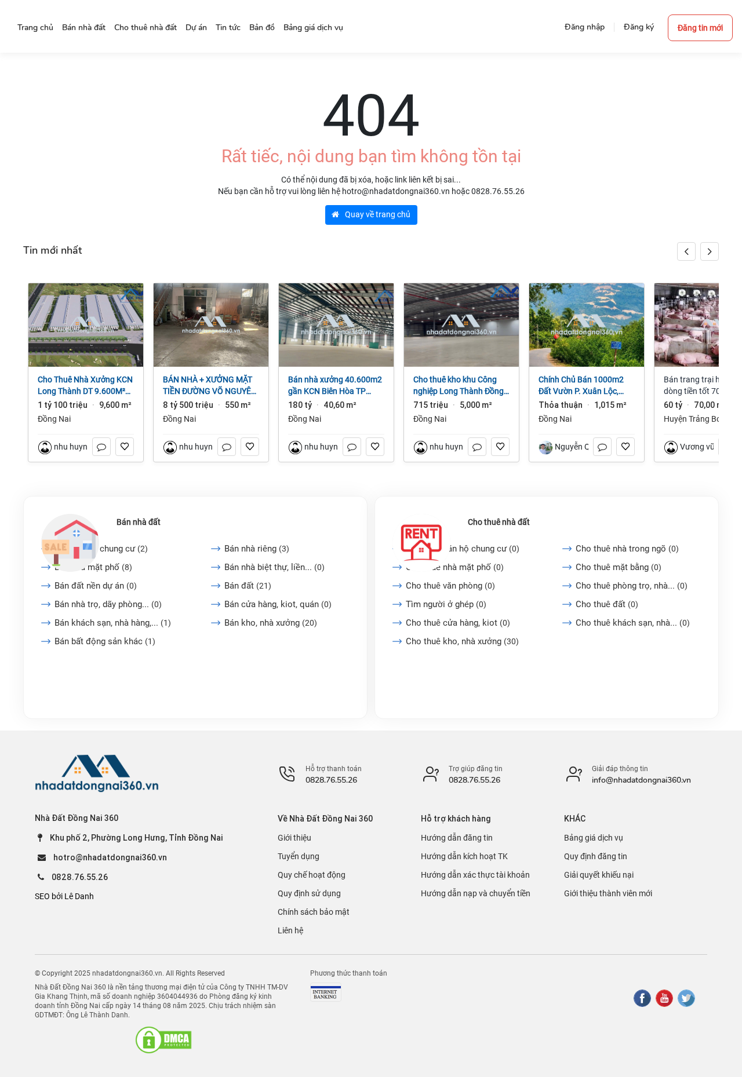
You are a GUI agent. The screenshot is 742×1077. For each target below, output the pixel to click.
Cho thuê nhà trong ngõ (627, 548)
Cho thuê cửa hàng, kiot (458, 623)
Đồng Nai (54, 419)
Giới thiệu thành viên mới (608, 893)
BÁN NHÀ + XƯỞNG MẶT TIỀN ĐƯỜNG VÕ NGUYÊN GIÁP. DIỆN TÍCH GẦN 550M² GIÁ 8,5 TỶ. (210, 386)
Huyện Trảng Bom (696, 419)
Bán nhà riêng (256, 548)
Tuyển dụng (298, 856)
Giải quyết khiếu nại (599, 874)
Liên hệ (290, 930)
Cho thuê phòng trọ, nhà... (632, 586)
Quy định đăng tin (595, 856)
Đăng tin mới (700, 27)
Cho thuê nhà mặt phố (455, 567)
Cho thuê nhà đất (499, 522)
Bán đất (247, 586)
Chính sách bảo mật (314, 912)
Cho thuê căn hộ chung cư (462, 548)
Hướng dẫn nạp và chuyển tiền (475, 893)
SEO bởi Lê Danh (64, 896)
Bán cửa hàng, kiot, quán (278, 604)
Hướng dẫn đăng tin (457, 837)
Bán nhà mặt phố (93, 567)
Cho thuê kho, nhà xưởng (462, 641)
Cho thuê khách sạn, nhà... (633, 623)
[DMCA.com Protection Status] (163, 1039)
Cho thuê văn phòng (450, 586)
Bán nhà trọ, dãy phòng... (108, 604)
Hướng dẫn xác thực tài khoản (475, 874)
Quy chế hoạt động (311, 874)
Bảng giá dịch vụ (593, 837)
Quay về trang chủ (376, 214)
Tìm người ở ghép (446, 604)
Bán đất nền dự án (95, 586)
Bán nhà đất (139, 522)
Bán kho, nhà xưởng (270, 623)
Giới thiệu (294, 837)
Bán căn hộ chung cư (101, 548)
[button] (709, 251)
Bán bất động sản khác (104, 641)
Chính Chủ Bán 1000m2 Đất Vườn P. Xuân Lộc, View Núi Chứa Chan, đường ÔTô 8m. (581, 386)
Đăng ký (639, 26)
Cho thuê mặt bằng (618, 567)
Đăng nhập (585, 26)
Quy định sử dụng (309, 893)
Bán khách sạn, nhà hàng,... (112, 623)
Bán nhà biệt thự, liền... (274, 567)
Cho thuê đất (607, 604)
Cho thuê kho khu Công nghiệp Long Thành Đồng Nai (458, 386)
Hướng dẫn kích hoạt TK (464, 856)
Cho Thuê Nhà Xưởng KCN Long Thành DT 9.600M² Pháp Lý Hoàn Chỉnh (85, 386)
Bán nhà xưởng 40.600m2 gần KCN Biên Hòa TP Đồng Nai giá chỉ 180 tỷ (335, 386)
